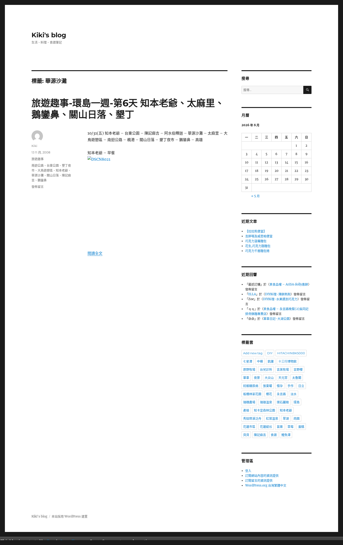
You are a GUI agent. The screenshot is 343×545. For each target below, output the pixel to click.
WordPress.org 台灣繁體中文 (265, 485)
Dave (51, 541)
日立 (301, 386)
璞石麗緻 (283, 402)
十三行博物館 (287, 361)
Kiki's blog (49, 35)
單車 (246, 377)
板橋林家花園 (252, 394)
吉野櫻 (298, 369)
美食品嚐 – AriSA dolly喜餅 (289, 284)
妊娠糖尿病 (250, 386)
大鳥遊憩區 (45, 170)
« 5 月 (255, 196)
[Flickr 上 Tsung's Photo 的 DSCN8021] (158, 199)
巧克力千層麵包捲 (257, 251)
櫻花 (269, 394)
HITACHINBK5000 (291, 353)
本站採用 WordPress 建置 (70, 516)
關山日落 (53, 175)
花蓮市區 (249, 426)
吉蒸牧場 (283, 369)
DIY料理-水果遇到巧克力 (280, 299)
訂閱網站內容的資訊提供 (262, 476)
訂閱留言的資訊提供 (259, 481)
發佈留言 (38, 186)
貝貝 (246, 435)
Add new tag (252, 353)
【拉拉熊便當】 (255, 231)
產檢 (246, 410)
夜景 (257, 377)
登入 (248, 471)
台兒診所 (266, 369)
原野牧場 (249, 369)
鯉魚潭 (285, 435)
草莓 (290, 426)
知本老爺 (62, 170)
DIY (270, 353)
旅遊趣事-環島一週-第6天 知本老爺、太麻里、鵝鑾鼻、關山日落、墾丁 (128, 108)
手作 (290, 386)
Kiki (34, 146)
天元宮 (282, 377)
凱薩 (271, 361)
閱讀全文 (95, 253)
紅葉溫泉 (272, 418)
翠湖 (286, 418)
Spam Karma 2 (74, 541)
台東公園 (53, 165)
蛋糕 (301, 426)
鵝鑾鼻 (42, 180)
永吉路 (281, 394)
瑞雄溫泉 (266, 402)
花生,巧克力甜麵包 (257, 246)
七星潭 (247, 361)
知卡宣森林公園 (264, 410)
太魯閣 (296, 377)
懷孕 (280, 386)
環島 (297, 402)
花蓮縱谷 (266, 426)
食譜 (274, 435)
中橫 (260, 361)
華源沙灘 (38, 175)
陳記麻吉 (260, 435)
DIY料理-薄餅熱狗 (277, 294)
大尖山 (269, 377)
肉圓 (297, 418)
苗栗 (280, 426)
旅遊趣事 (38, 159)
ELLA (252, 294)
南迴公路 (38, 165)
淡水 (293, 394)
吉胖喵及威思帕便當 (259, 236)
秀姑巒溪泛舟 (252, 418)
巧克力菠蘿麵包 (255, 241)
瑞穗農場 (249, 402)
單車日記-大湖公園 (276, 319)
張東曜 (267, 386)
